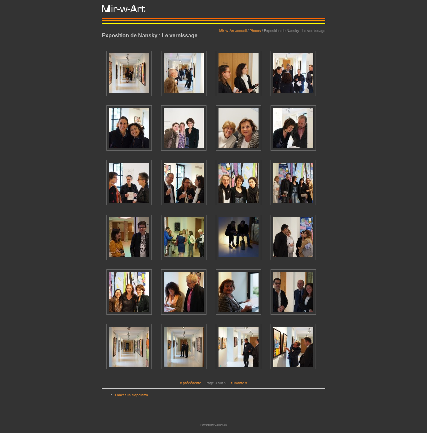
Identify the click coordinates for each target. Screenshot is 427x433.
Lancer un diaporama (131, 395)
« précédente (190, 383)
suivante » (239, 383)
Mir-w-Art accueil (233, 31)
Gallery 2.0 (221, 424)
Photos (255, 31)
